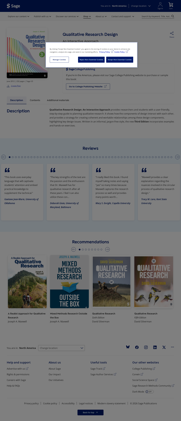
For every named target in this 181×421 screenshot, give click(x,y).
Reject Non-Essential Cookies (91, 60)
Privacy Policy (104, 52)
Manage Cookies (59, 60)
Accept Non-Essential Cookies (120, 60)
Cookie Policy (119, 52)
